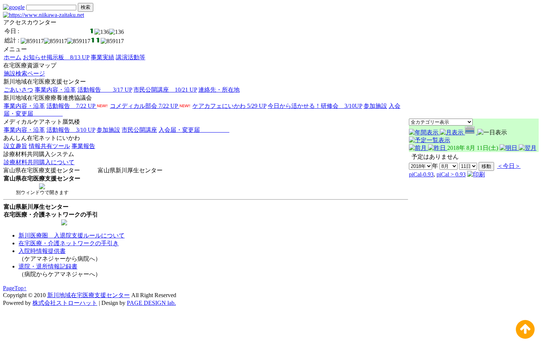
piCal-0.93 (421, 174)
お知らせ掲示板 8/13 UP (56, 57)
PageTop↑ (15, 288)
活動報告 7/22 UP (71, 106)
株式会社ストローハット (64, 303)
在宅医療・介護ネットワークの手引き (68, 243)
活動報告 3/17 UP (104, 90)
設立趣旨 (15, 146)
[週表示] (471, 132)
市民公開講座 (139, 130)
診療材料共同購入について (39, 162)
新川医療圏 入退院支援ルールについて (71, 235)
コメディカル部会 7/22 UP (144, 106)
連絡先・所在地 (219, 90)
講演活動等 (130, 57)
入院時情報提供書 (42, 251)
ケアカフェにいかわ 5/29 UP (229, 106)
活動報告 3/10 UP (70, 130)
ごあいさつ (18, 90)
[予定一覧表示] (429, 140)
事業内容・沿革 (55, 90)
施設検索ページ (24, 73)
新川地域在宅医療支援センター (88, 295)
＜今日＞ (509, 166)
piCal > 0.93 (451, 174)
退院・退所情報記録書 (47, 266)
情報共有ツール (49, 146)
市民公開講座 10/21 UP (165, 90)
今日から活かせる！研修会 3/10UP (315, 106)
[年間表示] (424, 132)
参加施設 (375, 106)
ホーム (12, 57)
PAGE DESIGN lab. (151, 303)
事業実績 (102, 57)
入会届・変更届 (194, 130)
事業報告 (83, 146)
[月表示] (452, 132)
